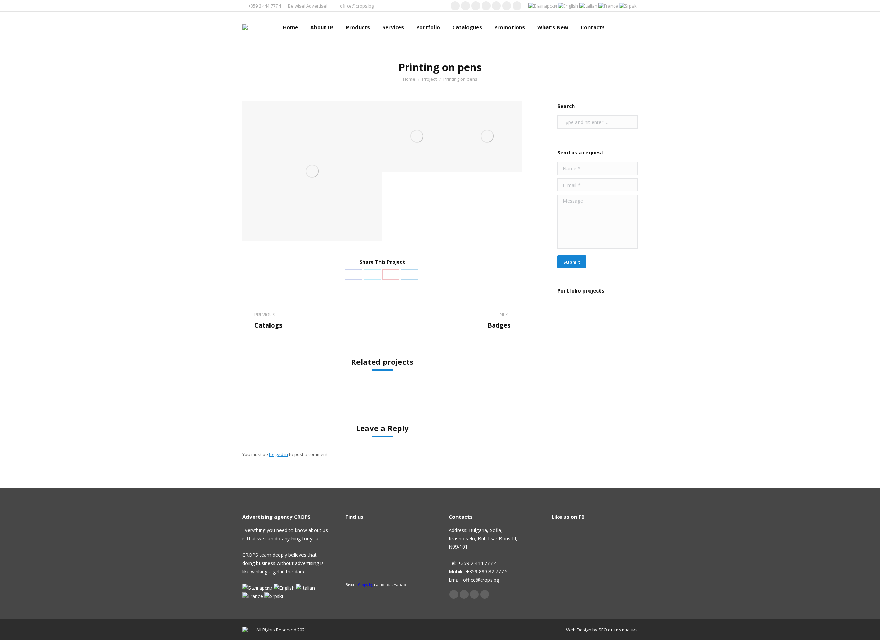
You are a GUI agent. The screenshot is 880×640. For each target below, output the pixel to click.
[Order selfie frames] (623, 368)
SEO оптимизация (618, 630)
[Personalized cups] (570, 394)
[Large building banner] (597, 421)
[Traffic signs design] (570, 421)
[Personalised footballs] (570, 368)
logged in (278, 454)
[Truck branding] (597, 315)
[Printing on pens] (312, 171)
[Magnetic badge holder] (623, 421)
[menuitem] (290, 27)
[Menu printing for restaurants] (570, 315)
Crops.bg (365, 584)
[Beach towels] (623, 315)
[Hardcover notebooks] (597, 341)
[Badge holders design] (570, 341)
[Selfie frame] (623, 394)
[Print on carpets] (597, 394)
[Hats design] (570, 447)
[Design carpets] (597, 368)
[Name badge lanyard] (623, 341)
